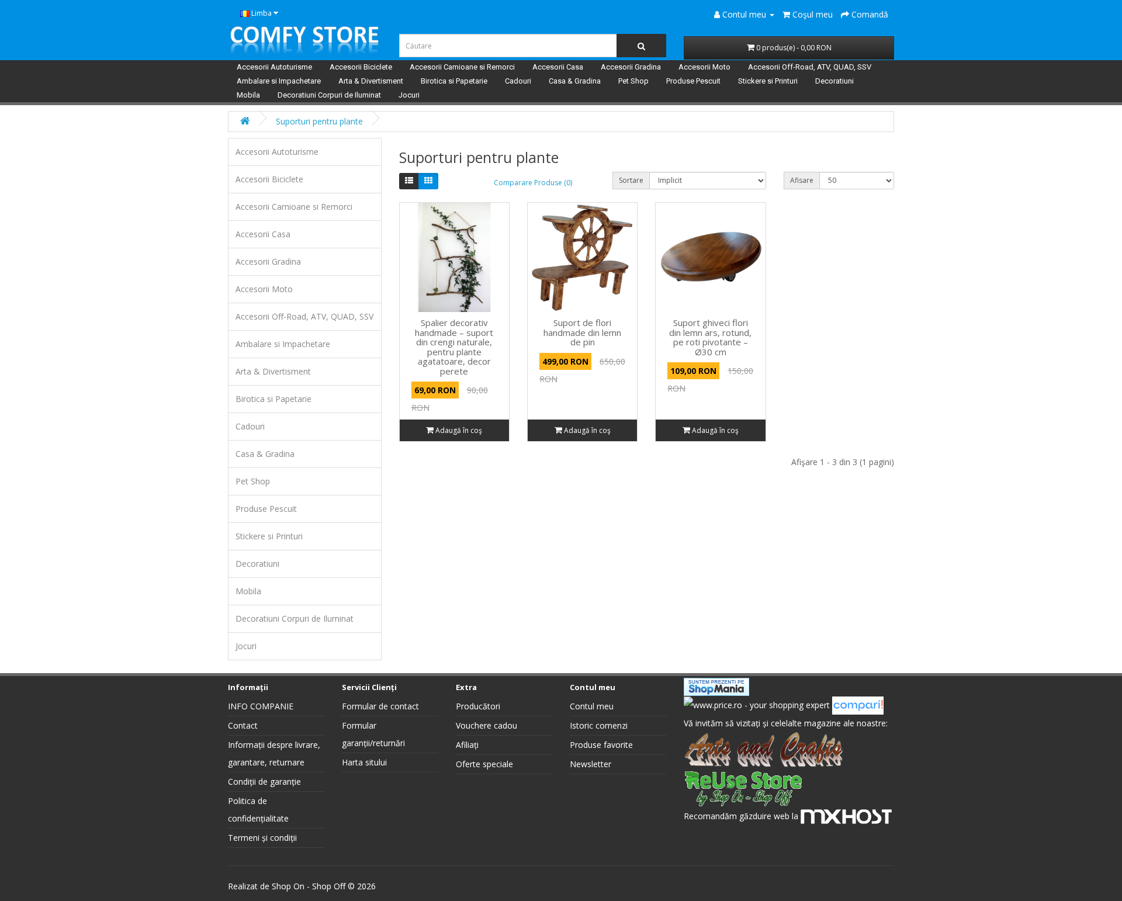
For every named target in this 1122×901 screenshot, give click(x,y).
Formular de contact (380, 706)
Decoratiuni (834, 81)
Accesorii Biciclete (361, 67)
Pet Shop (633, 81)
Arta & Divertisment (370, 81)
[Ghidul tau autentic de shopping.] (858, 704)
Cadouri (518, 81)
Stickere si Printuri (768, 81)
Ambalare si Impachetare (279, 81)
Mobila (248, 95)
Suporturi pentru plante (319, 121)
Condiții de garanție (264, 781)
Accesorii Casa (557, 67)
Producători (478, 706)
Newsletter (590, 764)
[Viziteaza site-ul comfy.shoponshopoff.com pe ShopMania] (716, 685)
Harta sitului (364, 762)
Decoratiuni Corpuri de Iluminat (329, 95)
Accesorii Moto (704, 67)
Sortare (631, 180)
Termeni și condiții (262, 837)
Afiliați (467, 744)
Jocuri (409, 95)
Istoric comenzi (599, 725)
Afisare (801, 180)
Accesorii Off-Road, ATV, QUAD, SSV (809, 67)
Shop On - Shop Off (308, 886)
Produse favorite (601, 744)
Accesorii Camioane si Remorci (462, 67)
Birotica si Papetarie (454, 81)
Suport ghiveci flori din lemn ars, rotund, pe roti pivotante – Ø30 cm (710, 337)
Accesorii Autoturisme (274, 67)
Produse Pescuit (693, 81)
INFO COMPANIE (260, 706)
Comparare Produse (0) (533, 183)
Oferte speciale (484, 764)
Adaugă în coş (458, 430)
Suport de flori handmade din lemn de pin (582, 332)
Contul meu (592, 706)
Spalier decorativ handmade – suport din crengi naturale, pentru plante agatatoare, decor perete (454, 347)
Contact (243, 725)
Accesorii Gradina (631, 67)
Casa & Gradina (575, 81)
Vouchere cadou (486, 725)
